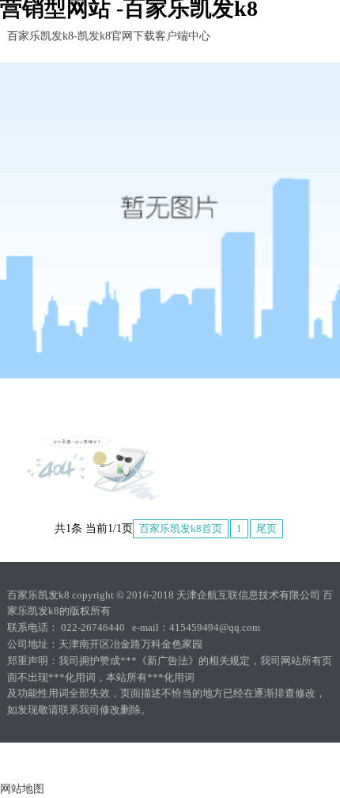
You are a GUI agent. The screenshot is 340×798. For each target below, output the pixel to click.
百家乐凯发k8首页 (180, 528)
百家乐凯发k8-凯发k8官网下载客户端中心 (108, 36)
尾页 (266, 528)
